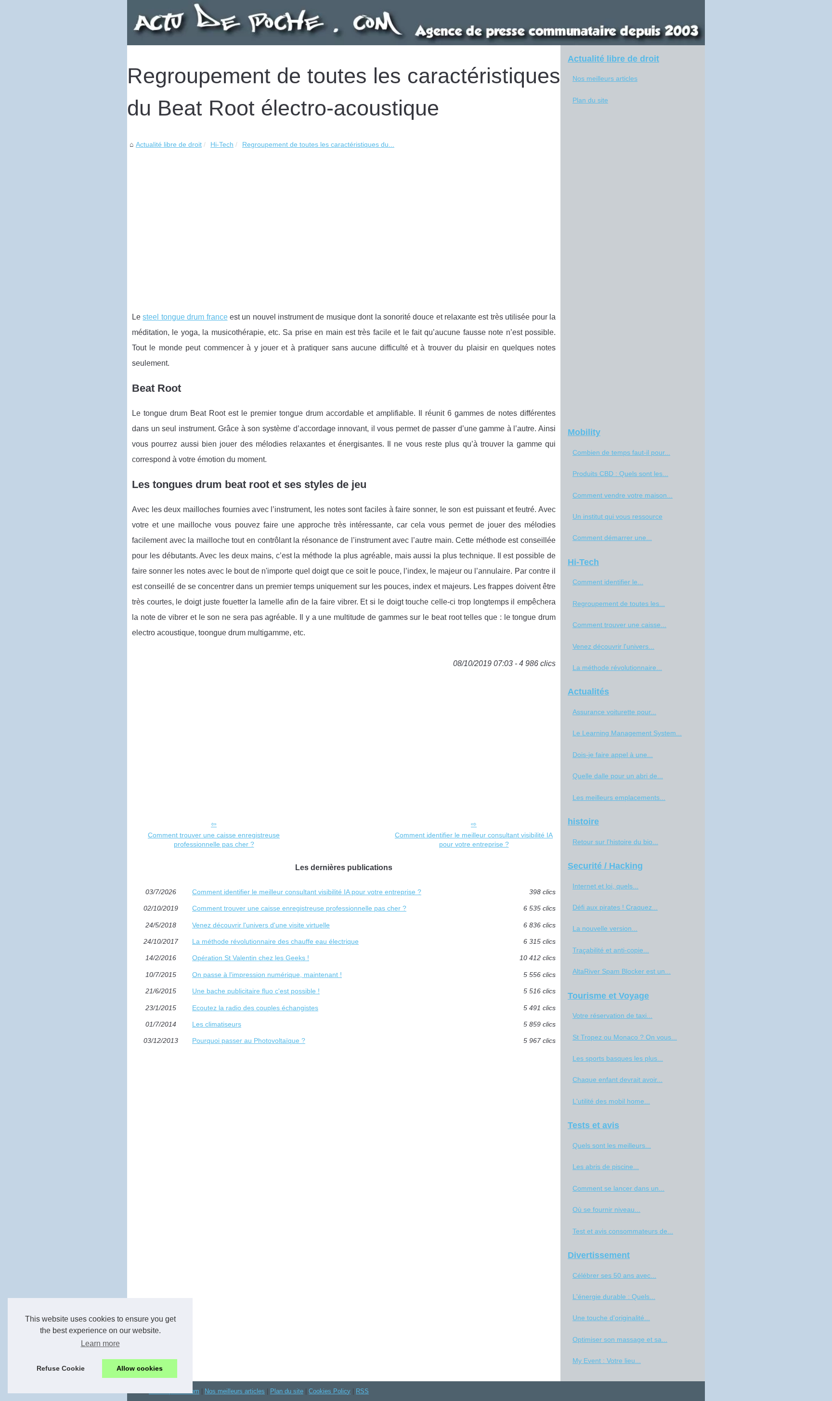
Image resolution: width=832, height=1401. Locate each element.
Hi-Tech (222, 144)
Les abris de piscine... (605, 1166)
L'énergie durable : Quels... (613, 1296)
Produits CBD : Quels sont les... (620, 473)
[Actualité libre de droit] (416, 22)
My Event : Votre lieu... (606, 1360)
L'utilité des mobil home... (611, 1101)
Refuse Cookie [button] (61, 1368)
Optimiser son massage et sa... (619, 1339)
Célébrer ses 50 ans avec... (614, 1275)
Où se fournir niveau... (606, 1209)
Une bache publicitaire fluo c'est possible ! (256, 991)
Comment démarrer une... (612, 537)
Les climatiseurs (216, 1024)
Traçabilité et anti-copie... (610, 950)
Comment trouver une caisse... (619, 625)
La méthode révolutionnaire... (617, 667)
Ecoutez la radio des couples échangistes (255, 1007)
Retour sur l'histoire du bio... (615, 842)
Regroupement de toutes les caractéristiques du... (318, 144)
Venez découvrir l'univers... (613, 646)
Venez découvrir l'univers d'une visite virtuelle (261, 925)
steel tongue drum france (185, 317)
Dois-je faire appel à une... (612, 754)
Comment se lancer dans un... (618, 1188)
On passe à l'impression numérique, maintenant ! (267, 974)
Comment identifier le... (607, 582)
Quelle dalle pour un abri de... (617, 776)
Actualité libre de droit (169, 144)
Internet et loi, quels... (605, 886)
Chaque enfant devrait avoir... (617, 1079)
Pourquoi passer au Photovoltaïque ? (248, 1040)
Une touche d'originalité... (611, 1318)
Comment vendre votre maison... (622, 495)
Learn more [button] (100, 1343)
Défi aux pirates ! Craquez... (615, 907)
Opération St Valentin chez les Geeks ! (250, 957)
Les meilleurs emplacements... (618, 797)
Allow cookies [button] (140, 1368)
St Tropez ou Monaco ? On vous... (624, 1037)
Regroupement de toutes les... (618, 603)
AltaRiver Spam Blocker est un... (621, 971)
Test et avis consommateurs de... (622, 1231)
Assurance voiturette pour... (614, 712)
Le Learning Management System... (627, 733)
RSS (362, 1391)
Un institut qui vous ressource (617, 516)
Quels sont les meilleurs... (611, 1145)
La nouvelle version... (604, 928)
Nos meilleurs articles (604, 78)
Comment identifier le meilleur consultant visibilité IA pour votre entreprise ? (474, 839)
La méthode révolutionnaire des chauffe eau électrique (275, 941)
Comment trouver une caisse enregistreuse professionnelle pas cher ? (214, 839)
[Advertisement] (343, 222)
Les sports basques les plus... (617, 1058)
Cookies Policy (330, 1391)
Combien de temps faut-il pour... (621, 452)
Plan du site (590, 100)
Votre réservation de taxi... (612, 1015)
